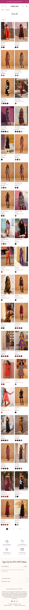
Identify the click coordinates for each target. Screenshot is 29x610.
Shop (3, 9)
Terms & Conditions (19, 605)
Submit (25, 566)
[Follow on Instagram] (14, 601)
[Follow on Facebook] (12, 601)
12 (19, 529)
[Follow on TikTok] (17, 601)
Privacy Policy (8, 605)
